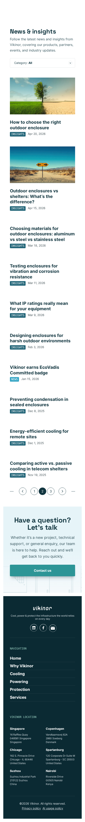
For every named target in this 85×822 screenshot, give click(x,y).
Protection (20, 689)
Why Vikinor (21, 665)
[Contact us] (53, 628)
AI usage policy (52, 808)
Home (15, 658)
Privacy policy (31, 808)
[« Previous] (22, 491)
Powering (19, 681)
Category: (23, 63)
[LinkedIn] (34, 627)
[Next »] (62, 491)
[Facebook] (43, 627)
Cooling (17, 673)
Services (18, 697)
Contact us (42, 570)
